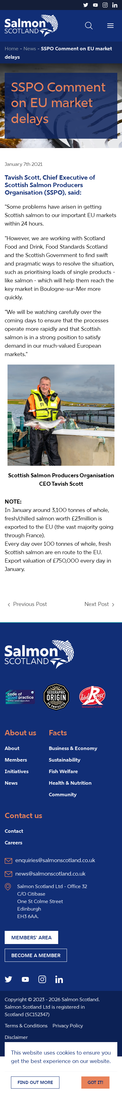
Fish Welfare (63, 771)
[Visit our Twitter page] (85, 4)
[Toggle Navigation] (110, 25)
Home (11, 48)
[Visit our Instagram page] (105, 4)
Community (63, 794)
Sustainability (64, 760)
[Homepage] (39, 654)
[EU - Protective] (56, 696)
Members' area (31, 937)
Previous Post (30, 604)
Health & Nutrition (70, 783)
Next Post (96, 604)
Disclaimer (16, 1037)
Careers (13, 842)
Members (16, 760)
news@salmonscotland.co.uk (50, 873)
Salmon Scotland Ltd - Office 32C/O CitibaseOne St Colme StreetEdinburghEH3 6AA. (52, 901)
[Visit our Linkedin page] (114, 4)
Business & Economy (73, 748)
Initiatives (16, 771)
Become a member (35, 955)
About (12, 748)
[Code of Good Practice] (20, 696)
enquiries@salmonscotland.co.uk (55, 860)
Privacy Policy (68, 1025)
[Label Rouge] (92, 696)
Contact (14, 831)
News (29, 48)
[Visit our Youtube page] (95, 4)
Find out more (35, 1082)
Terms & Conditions (26, 1025)
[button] (89, 25)
